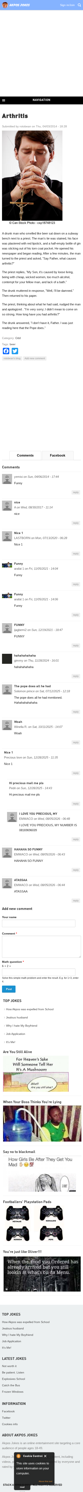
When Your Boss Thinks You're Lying (32, 1102)
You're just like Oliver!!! (22, 1252)
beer (13, 344)
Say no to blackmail (19, 1152)
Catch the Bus (11, 1385)
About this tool (45, 1481)
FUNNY (19, 625)
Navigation (41, 100)
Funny (18, 563)
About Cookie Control (18, 1456)
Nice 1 (18, 533)
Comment (9, 933)
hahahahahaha (25, 655)
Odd (18, 338)
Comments (25, 455)
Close (48, 1457)
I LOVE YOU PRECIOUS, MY (38, 814)
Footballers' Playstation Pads (27, 1202)
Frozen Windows (12, 1391)
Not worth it (9, 1366)
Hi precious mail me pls (26, 783)
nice (17, 502)
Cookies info (10, 1424)
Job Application (15, 1033)
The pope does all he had (32, 686)
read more (22, 1488)
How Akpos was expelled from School (30, 1009)
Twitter (6, 1417)
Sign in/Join (67, 5)
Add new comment (35, 358)
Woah (18, 722)
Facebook (57, 455)
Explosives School (13, 1378)
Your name (9, 917)
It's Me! (10, 1042)
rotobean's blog (12, 358)
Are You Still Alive (17, 1052)
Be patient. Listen (13, 1372)
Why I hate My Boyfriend (21, 1025)
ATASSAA (20, 880)
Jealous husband (17, 1017)
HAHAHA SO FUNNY (28, 849)
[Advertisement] (41, 53)
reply (76, 492)
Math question (13, 961)
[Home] (16, 8)
